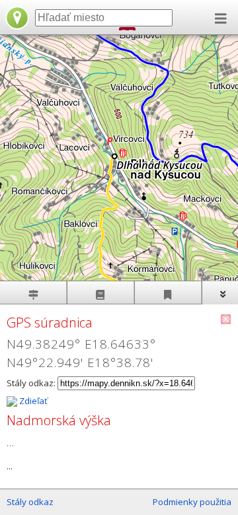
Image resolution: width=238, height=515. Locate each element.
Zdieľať (32, 401)
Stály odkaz (30, 502)
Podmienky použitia (192, 502)
